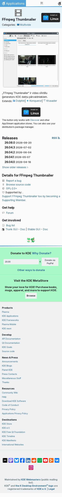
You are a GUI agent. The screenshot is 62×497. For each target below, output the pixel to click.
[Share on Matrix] (5, 459)
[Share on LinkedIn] (28, 459)
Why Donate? (41, 253)
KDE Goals (7, 347)
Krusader (51, 100)
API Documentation (11, 338)
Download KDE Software (14, 401)
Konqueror (35, 100)
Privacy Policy (8, 409)
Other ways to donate (31, 270)
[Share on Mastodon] (11, 459)
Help (4, 397)
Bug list (10, 225)
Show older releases (14, 167)
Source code (8, 351)
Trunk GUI (12, 229)
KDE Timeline (8, 436)
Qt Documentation (11, 343)
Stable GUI (34, 229)
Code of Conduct (10, 405)
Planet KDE (7, 370)
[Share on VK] (57, 459)
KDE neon (6, 328)
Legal (51, 489)
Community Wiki (10, 392)
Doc (22, 229)
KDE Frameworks (10, 320)
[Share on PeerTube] (51, 459)
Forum (10, 212)
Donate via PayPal (50, 262)
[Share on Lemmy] (39, 459)
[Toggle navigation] (41, 3)
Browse (31, 295)
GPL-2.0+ (11, 188)
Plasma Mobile (9, 324)
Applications (13, 4)
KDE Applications (10, 316)
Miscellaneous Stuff (11, 378)
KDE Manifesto (9, 440)
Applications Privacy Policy (15, 413)
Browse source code (18, 184)
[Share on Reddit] (34, 459)
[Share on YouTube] (45, 459)
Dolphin (20, 100)
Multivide (25, 24)
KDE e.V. (6, 428)
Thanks (5, 382)
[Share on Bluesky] (16, 459)
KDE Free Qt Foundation (13, 432)
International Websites (13, 444)
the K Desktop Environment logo (34, 485)
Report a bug (13, 180)
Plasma (5, 312)
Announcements (10, 361)
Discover (35, 120)
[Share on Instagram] (31, 466)
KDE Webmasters (31, 479)
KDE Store (7, 424)
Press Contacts (9, 374)
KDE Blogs (7, 365)
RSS (55, 137)
